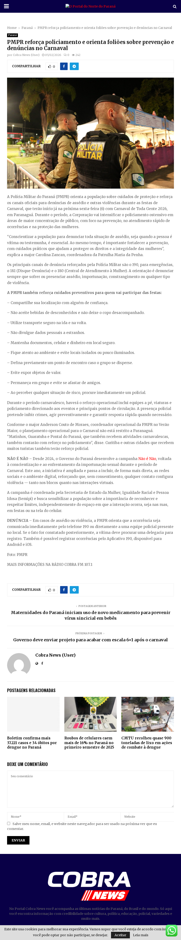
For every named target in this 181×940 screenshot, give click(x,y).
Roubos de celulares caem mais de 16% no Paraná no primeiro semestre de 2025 (89, 743)
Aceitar (120, 935)
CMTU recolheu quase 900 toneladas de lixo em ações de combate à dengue (146, 743)
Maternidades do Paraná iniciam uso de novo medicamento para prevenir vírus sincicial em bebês (90, 615)
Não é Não (147, 458)
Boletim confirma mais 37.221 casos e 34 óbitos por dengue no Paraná (32, 743)
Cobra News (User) (26, 55)
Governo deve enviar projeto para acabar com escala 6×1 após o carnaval (90, 640)
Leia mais (140, 935)
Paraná (12, 35)
